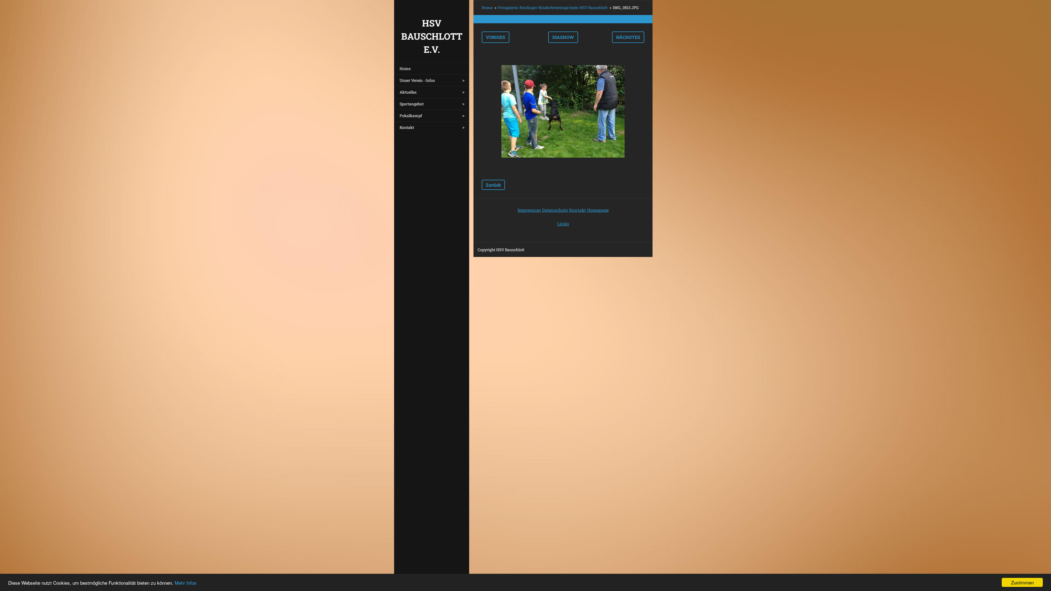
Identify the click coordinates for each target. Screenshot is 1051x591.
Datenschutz (555, 210)
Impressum (529, 210)
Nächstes (628, 37)
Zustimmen (1022, 582)
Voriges (495, 37)
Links (563, 224)
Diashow (563, 37)
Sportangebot (412, 103)
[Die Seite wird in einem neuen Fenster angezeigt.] (563, 111)
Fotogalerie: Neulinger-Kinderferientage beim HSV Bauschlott (553, 7)
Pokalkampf (411, 115)
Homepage (598, 210)
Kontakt (407, 127)
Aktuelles (408, 92)
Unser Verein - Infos (417, 80)
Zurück (493, 185)
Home (405, 68)
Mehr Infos (186, 582)
